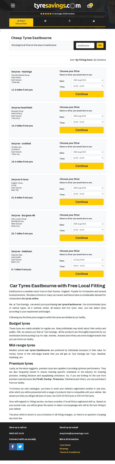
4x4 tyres (71, 308)
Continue (81, 94)
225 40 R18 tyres (65, 396)
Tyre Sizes (65, 445)
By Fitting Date (84, 60)
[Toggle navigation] (13, 5)
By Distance (100, 60)
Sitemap (64, 449)
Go (100, 45)
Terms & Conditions (70, 452)
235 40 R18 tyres (85, 396)
